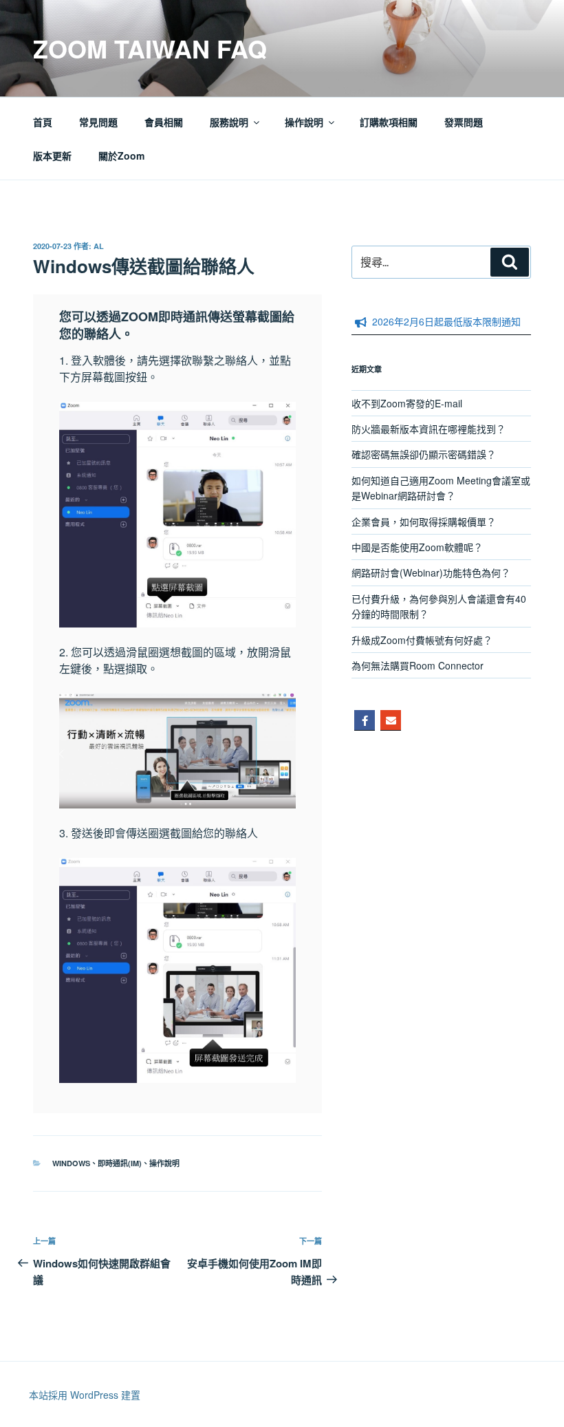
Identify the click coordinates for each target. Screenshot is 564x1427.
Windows (71, 1163)
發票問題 (463, 122)
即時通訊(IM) (120, 1163)
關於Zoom (121, 155)
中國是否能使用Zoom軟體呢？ (417, 547)
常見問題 (98, 122)
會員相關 (163, 122)
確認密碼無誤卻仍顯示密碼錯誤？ (423, 454)
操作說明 (304, 122)
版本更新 (52, 155)
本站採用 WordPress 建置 (84, 1395)
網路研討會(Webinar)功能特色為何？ (430, 572)
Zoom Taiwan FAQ (150, 48)
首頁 (42, 122)
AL (99, 246)
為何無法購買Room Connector (417, 665)
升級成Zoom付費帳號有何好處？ (421, 640)
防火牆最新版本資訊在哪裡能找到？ (428, 429)
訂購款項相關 (388, 122)
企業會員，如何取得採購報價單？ (423, 521)
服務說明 (229, 122)
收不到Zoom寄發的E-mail (406, 403)
